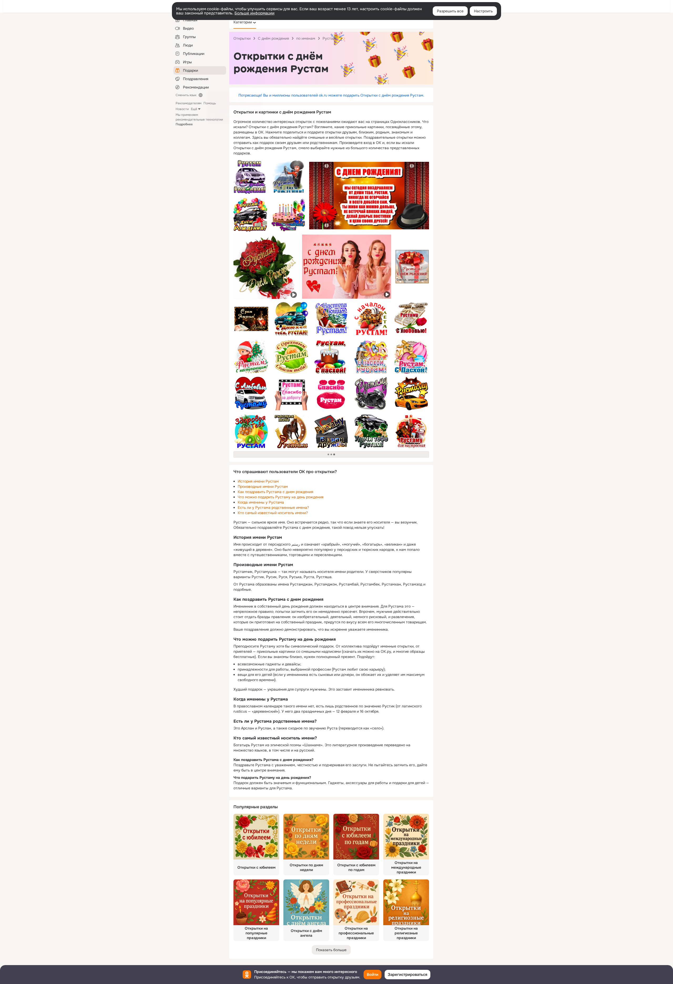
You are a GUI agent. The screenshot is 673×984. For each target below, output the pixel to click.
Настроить (483, 11)
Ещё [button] (194, 109)
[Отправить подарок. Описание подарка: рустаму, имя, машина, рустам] (411, 393)
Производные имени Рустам (263, 486)
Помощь (209, 103)
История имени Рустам (258, 481)
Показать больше (331, 949)
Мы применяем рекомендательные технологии (199, 119)
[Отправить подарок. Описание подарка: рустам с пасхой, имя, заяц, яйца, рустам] (411, 357)
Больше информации (254, 13)
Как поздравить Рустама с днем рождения (275, 491)
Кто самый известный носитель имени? (273, 512)
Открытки (242, 38)
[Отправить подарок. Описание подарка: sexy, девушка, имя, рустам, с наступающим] (331, 319)
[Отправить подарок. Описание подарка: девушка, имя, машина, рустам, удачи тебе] (371, 431)
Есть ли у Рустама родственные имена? (273, 507)
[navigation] (331, 22)
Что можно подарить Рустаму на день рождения (280, 497)
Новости (182, 109)
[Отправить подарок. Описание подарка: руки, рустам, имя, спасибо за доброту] (291, 393)
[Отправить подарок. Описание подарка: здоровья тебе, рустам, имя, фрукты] (251, 431)
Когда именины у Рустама (261, 502)
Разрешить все (450, 11)
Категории (242, 22)
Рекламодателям (188, 103)
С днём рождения (273, 38)
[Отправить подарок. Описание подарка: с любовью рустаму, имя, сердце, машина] (251, 393)
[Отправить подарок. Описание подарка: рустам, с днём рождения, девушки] (346, 267)
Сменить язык (186, 95)
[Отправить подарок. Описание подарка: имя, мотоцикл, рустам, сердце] (371, 393)
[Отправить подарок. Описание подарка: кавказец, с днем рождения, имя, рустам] (288, 177)
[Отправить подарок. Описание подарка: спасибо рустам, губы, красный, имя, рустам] (331, 393)
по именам (305, 38)
